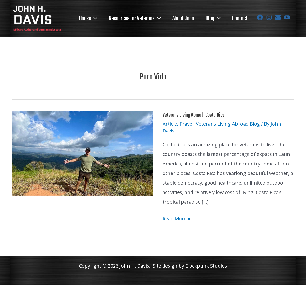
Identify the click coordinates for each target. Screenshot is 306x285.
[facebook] (261, 17)
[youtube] (288, 17)
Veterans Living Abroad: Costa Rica (194, 115)
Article (170, 124)
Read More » (176, 219)
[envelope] (279, 17)
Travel (186, 124)
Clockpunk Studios (206, 266)
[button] (94, 18)
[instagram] (270, 17)
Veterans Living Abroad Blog (228, 124)
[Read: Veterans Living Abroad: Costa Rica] (82, 153)
